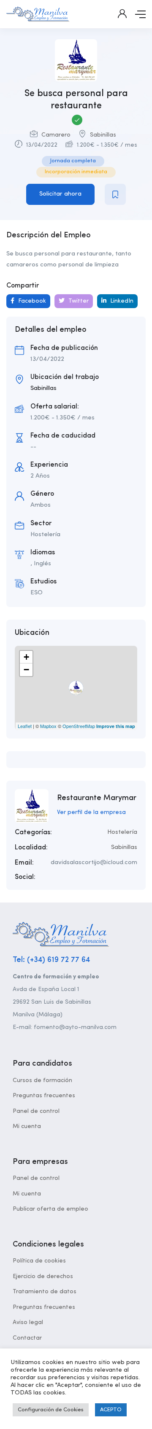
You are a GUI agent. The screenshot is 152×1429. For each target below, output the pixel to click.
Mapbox (48, 726)
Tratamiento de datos (44, 1292)
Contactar (27, 1338)
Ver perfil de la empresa (91, 812)
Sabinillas (103, 135)
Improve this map (115, 726)
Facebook (31, 301)
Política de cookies (39, 1261)
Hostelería (122, 832)
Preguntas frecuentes (44, 1096)
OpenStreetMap (78, 726)
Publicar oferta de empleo (50, 1209)
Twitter (78, 301)
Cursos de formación (42, 1080)
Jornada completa (73, 161)
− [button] (26, 669)
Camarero (56, 135)
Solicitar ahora (60, 194)
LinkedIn (121, 301)
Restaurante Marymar (96, 798)
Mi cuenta (27, 1126)
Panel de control (36, 1111)
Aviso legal (28, 1322)
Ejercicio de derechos (43, 1276)
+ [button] (26, 657)
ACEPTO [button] (111, 1410)
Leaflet (25, 726)
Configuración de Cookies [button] (51, 1410)
